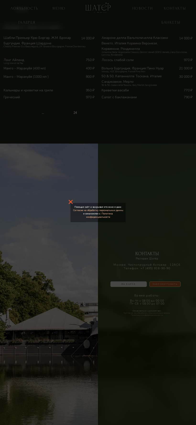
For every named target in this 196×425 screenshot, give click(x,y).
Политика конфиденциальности (99, 215)
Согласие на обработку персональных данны (98, 210)
